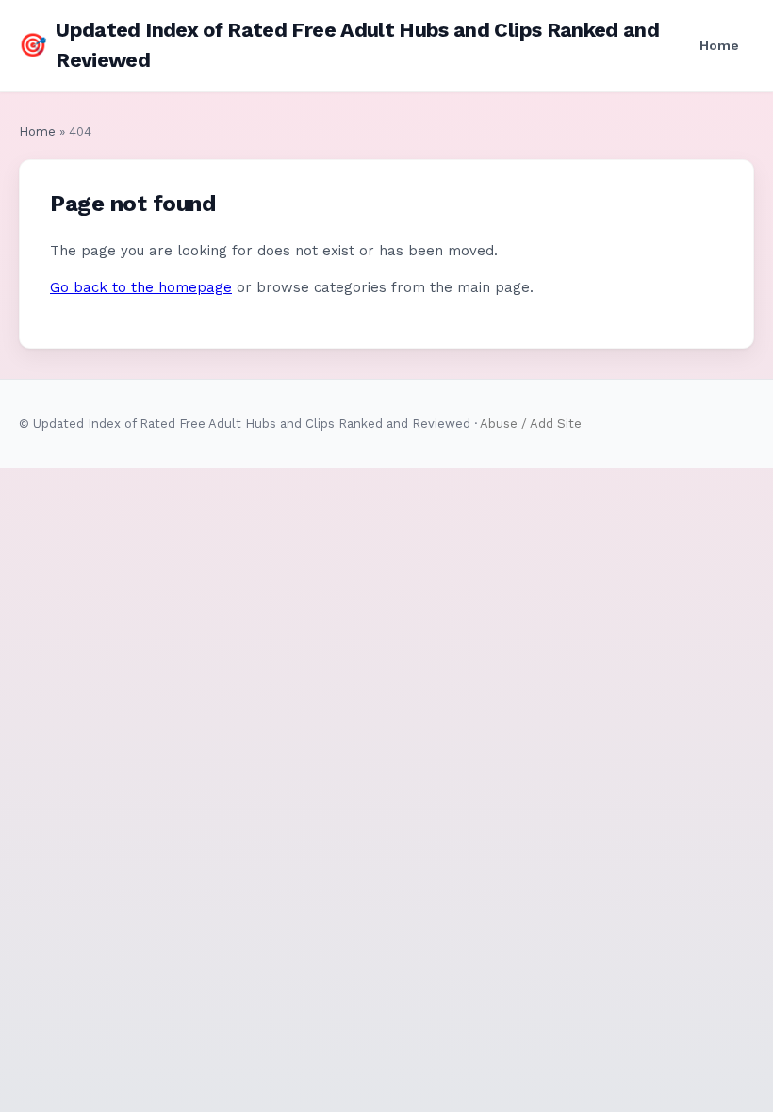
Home (719, 45)
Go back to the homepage (141, 287)
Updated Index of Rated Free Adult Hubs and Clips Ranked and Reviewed (339, 45)
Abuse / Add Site (531, 424)
